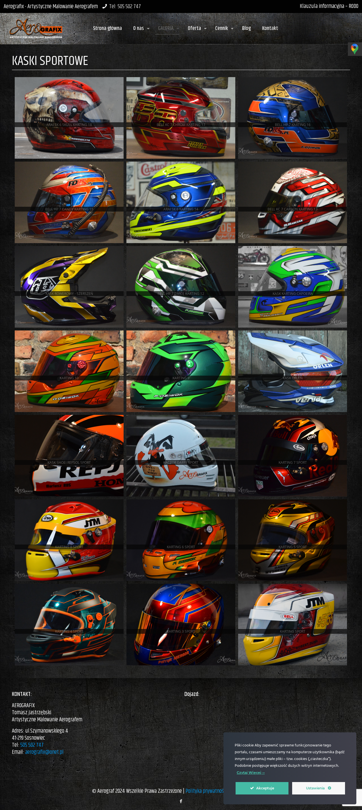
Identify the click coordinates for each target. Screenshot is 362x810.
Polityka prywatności (206, 791)
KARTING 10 (69, 378)
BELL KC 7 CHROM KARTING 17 (181, 124)
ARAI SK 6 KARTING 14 (180, 209)
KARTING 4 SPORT (69, 631)
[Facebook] (181, 801)
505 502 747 (32, 745)
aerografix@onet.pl (44, 752)
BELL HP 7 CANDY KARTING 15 (69, 209)
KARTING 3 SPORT (181, 631)
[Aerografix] (35, 25)
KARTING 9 (181, 378)
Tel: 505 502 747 (125, 6)
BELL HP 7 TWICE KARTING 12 (181, 293)
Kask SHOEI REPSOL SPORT (69, 462)
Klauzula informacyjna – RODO (329, 6)
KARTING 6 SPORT (181, 547)
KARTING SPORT (292, 631)
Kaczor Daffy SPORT (181, 462)
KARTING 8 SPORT (69, 547)
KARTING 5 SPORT (293, 547)
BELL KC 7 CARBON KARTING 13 (293, 209)
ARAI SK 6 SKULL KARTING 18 (69, 124)
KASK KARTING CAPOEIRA (293, 293)
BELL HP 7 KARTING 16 (293, 124)
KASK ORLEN (293, 378)
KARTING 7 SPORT (293, 462)
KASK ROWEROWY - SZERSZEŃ (69, 293)
